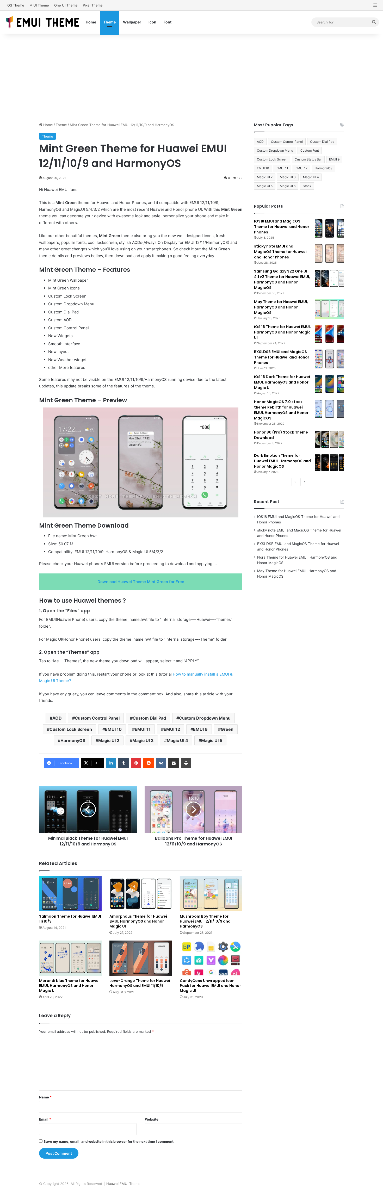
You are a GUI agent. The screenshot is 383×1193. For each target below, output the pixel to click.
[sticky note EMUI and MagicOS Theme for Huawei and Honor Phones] (329, 253)
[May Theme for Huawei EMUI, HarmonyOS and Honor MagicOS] (329, 309)
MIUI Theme (39, 5)
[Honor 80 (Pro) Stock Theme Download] (329, 439)
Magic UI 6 (287, 186)
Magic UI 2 (108, 740)
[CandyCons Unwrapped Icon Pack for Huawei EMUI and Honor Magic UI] (211, 958)
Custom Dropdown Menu (205, 718)
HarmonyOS (72, 740)
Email (45, 1119)
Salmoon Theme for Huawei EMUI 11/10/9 (70, 919)
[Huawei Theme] (43, 22)
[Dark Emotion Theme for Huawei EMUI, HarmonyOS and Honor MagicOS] (329, 462)
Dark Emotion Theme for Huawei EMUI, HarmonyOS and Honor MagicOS (282, 461)
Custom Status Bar (308, 159)
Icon (152, 22)
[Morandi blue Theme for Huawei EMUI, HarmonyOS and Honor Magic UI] (70, 958)
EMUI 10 (113, 729)
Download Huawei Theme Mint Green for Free (140, 581)
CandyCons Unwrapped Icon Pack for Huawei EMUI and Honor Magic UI (210, 985)
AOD (57, 718)
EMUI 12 (172, 729)
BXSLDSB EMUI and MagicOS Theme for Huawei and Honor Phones (281, 357)
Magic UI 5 (211, 740)
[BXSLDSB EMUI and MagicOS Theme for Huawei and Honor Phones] (329, 359)
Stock (307, 186)
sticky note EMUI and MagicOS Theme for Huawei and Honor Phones (280, 252)
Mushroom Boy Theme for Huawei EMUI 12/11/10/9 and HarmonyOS (205, 921)
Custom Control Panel (97, 718)
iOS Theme (15, 5)
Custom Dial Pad (149, 718)
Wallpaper (132, 22)
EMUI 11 (143, 729)
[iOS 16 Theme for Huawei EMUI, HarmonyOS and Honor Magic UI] (329, 334)
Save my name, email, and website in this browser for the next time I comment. (109, 1141)
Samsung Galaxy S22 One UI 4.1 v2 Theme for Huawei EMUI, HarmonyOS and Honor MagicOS (282, 279)
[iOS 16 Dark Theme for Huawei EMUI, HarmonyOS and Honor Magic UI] (329, 384)
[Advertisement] (191, 77)
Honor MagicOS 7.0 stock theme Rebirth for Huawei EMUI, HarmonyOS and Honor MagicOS (281, 410)
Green (227, 729)
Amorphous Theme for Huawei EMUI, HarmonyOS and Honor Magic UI (138, 921)
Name (45, 1097)
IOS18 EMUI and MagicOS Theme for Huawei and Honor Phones (281, 227)
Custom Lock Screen (71, 729)
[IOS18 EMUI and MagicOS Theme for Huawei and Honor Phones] (329, 228)
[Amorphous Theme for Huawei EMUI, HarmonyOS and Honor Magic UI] (140, 893)
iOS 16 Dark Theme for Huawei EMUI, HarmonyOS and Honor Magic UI (282, 382)
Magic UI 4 (177, 740)
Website (151, 1119)
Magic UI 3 (143, 740)
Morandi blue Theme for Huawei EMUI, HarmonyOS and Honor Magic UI (69, 985)
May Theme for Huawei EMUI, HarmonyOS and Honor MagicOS (281, 307)
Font (167, 22)
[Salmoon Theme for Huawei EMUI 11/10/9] (70, 893)
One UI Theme (66, 5)
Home (91, 22)
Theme (109, 22)
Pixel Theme (93, 5)
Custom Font (309, 150)
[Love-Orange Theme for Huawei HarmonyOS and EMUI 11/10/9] (140, 958)
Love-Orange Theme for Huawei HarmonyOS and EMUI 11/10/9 (139, 983)
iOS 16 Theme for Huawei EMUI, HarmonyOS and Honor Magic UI (282, 332)
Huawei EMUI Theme (123, 1184)
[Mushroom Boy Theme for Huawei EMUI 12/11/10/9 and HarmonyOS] (211, 893)
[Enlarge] (231, 414)
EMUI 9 (200, 729)
